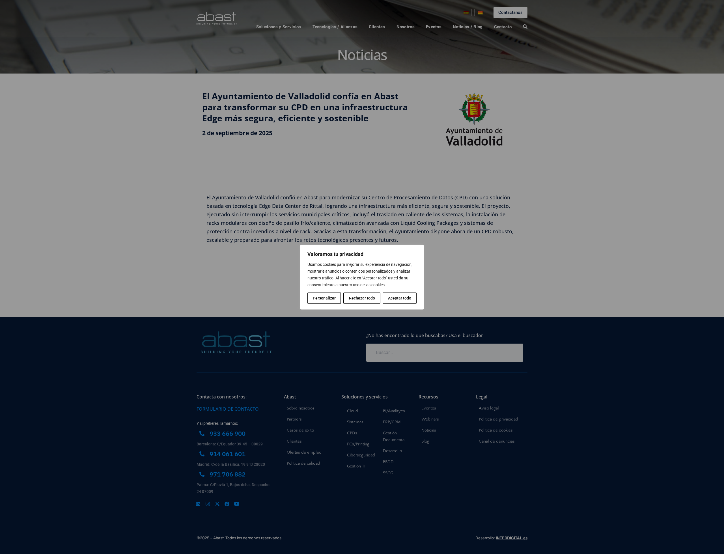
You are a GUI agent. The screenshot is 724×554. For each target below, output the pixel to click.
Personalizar (324, 298)
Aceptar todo (399, 298)
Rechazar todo (362, 298)
